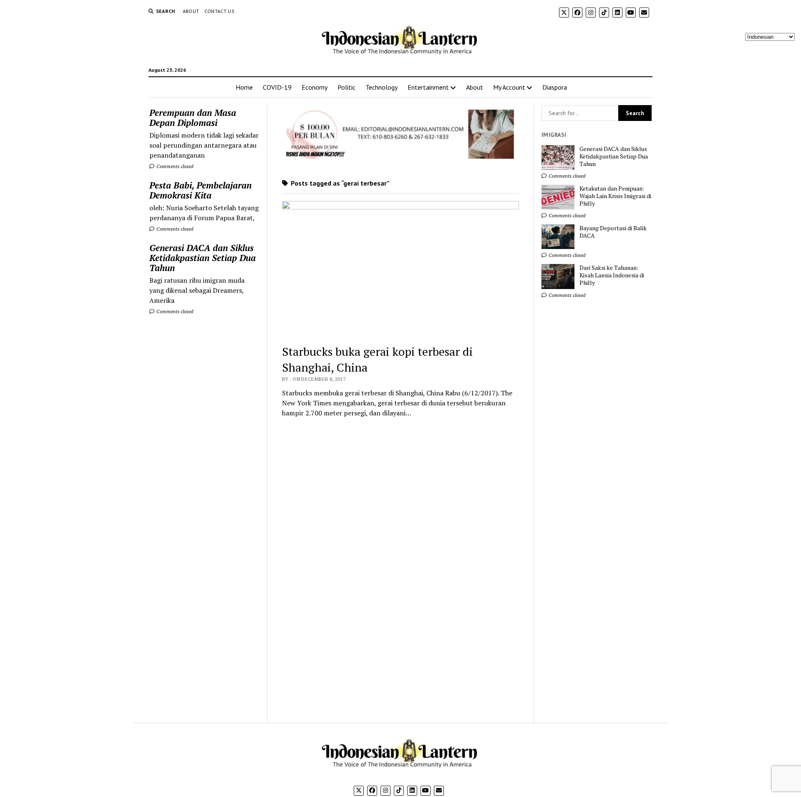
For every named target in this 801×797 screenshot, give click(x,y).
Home (244, 87)
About (191, 11)
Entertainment (428, 87)
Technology (381, 87)
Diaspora (554, 87)
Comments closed (174, 166)
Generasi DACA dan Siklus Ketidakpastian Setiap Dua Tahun (202, 258)
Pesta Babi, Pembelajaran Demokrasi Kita (200, 190)
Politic (346, 87)
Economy (314, 87)
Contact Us (219, 11)
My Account (509, 87)
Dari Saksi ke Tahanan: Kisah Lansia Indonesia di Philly (611, 275)
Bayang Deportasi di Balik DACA (613, 231)
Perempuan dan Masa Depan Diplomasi (192, 118)
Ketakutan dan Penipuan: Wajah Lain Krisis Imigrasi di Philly (615, 196)
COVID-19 (277, 87)
